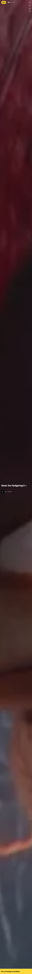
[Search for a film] (30, 6)
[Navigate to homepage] (3, 2)
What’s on (12, 2)
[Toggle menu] (29, 2)
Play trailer (8, 491)
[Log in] (30, 11)
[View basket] (30, 8)
